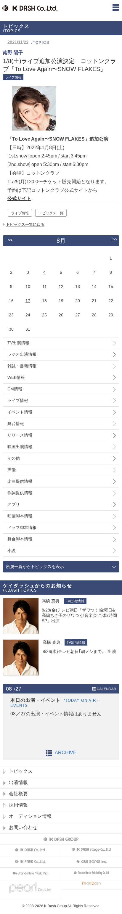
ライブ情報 (20, 213)
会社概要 (18, 793)
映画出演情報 (19, 446)
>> (115, 239)
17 (27, 300)
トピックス (21, 771)
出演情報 (18, 782)
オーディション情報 (30, 816)
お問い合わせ (23, 827)
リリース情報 (19, 435)
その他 (13, 458)
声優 (11, 469)
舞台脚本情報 (19, 539)
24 (27, 315)
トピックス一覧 (50, 213)
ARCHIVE (65, 752)
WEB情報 (16, 377)
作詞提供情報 (19, 492)
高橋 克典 (51, 600)
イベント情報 (19, 412)
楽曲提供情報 (19, 481)
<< (10, 239)
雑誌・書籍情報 (21, 365)
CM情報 (14, 389)
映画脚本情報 (19, 516)
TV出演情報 (18, 342)
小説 (11, 550)
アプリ (13, 504)
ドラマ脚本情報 (21, 527)
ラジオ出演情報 (21, 354)
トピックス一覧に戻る (25, 224)
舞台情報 (15, 423)
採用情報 (18, 804)
